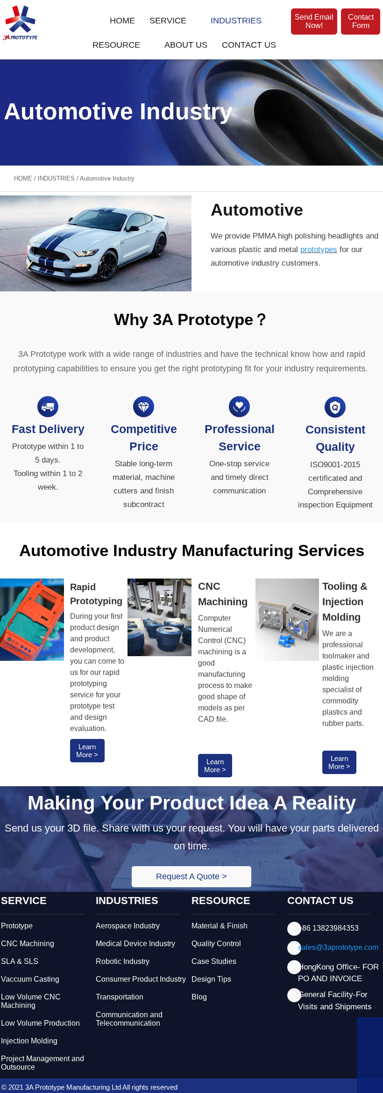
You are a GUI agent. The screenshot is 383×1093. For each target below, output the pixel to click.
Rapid (83, 587)
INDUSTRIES (56, 178)
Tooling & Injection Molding (345, 601)
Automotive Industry (107, 178)
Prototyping (96, 601)
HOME (23, 178)
